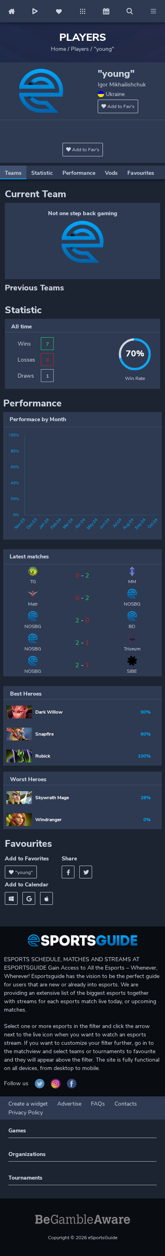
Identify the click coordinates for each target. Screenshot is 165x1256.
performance (78, 173)
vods (111, 173)
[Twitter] (85, 872)
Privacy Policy (25, 1112)
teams (13, 173)
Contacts (126, 1104)
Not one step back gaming (82, 213)
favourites (140, 173)
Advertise (69, 1104)
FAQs (98, 1104)
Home (58, 49)
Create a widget (28, 1104)
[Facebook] (68, 872)
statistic (42, 173)
